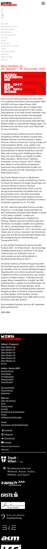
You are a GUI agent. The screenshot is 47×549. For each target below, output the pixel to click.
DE (2, 9)
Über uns (5, 43)
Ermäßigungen (7, 376)
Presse (3, 422)
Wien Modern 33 (8, 360)
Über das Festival (10, 46)
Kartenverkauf (7, 371)
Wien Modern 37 (8, 349)
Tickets (4, 37)
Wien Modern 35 (8, 355)
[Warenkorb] (3, 21)
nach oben (5, 312)
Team (3, 49)
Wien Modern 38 (8, 346)
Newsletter (6, 57)
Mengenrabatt (7, 379)
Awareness (6, 32)
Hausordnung (8, 29)
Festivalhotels (8, 35)
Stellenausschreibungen (11, 417)
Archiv (4, 60)
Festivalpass (6, 373)
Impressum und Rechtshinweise (14, 424)
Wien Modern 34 (8, 358)
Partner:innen (8, 51)
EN (2, 12)
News (3, 40)
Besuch (4, 24)
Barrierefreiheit (9, 26)
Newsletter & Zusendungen (12, 411)
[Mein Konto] (2, 18)
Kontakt (5, 54)
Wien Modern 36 (8, 352)
